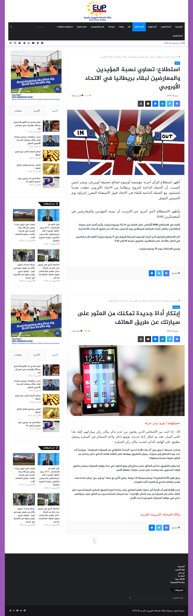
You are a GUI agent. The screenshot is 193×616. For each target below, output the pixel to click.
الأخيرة (36, 110)
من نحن (181, 572)
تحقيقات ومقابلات (65, 26)
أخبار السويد (166, 26)
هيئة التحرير (180, 569)
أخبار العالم (139, 26)
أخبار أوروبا (152, 26)
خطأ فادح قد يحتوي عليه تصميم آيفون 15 (29, 180)
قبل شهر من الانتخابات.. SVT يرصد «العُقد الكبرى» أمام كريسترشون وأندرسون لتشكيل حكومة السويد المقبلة (49, 233)
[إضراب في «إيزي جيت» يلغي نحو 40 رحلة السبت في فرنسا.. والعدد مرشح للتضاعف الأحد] (24, 215)
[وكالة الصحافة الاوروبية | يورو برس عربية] (96, 11)
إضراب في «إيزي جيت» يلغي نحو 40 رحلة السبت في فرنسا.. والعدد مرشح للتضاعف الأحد (24, 231)
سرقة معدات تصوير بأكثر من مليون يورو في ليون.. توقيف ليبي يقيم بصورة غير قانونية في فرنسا (24, 271)
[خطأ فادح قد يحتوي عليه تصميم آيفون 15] (51, 182)
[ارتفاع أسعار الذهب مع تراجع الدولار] (51, 155)
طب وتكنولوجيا (97, 26)
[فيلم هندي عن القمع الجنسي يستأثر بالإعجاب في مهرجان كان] (51, 126)
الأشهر (55, 110)
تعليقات (18, 110)
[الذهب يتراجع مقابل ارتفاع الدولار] (51, 169)
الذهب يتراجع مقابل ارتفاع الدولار (29, 166)
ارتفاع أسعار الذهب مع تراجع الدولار (28, 153)
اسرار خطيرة (82, 26)
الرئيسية (179, 26)
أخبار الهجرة (178, 36)
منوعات (111, 26)
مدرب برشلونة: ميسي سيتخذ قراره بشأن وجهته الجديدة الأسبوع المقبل (27, 140)
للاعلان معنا (180, 579)
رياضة (121, 26)
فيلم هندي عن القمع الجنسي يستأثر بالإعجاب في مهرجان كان (27, 125)
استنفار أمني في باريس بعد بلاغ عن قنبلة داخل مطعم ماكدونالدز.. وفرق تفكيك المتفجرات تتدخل (48, 271)
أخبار (167, 56)
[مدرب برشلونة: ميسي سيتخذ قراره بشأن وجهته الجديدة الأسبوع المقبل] (51, 141)
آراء (129, 26)
